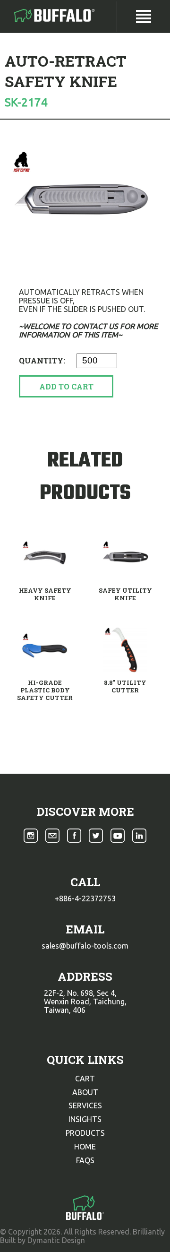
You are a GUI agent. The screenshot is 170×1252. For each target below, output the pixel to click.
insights (85, 1119)
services (85, 1105)
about (85, 1092)
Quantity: (43, 360)
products (85, 1133)
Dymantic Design (56, 1240)
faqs (85, 1160)
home (85, 1146)
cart (85, 1078)
